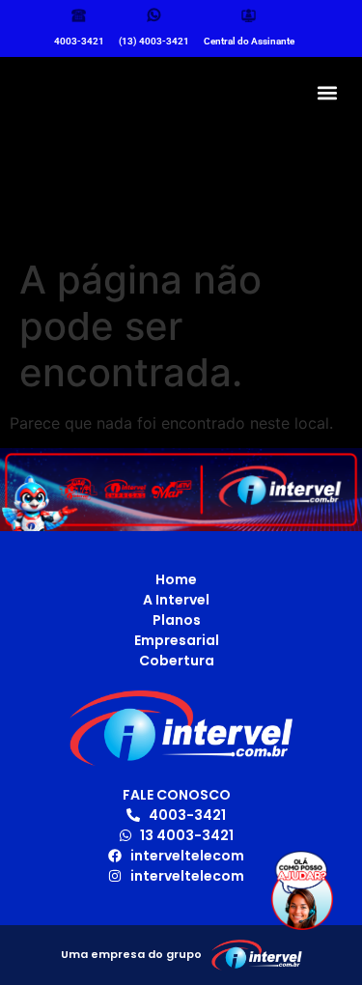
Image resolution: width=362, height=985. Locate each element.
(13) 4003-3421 (154, 41)
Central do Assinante (249, 41)
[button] (327, 92)
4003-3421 (79, 41)
